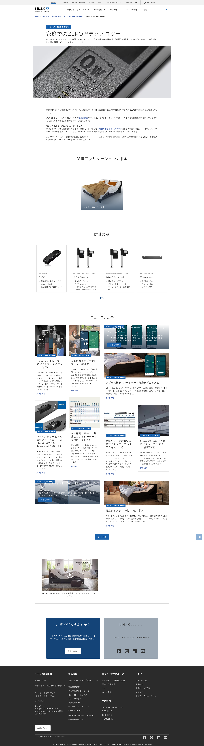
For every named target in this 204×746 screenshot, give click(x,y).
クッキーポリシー (57, 744)
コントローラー (75, 699)
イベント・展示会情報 (78, 2)
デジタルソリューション (78, 706)
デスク (105, 688)
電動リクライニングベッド (110, 129)
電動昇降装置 (74, 687)
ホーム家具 (106, 692)
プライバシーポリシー (114, 744)
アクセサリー (74, 702)
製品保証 (126, 744)
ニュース (65, 2)
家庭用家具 (83, 118)
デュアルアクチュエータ (78, 691)
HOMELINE (107, 719)
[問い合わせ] (199, 537)
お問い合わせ (73, 651)
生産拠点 (139, 684)
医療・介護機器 (108, 684)
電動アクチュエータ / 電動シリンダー (83, 681)
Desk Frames (74, 710)
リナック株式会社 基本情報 (75, 744)
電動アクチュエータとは (146, 696)
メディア (139, 692)
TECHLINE (107, 715)
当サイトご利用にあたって (95, 744)
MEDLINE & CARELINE (112, 707)
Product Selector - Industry (81, 715)
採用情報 (92, 2)
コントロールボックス (77, 695)
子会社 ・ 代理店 (143, 688)
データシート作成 (75, 719)
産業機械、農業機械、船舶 (113, 680)
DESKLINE (107, 711)
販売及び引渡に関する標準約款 (142, 744)
